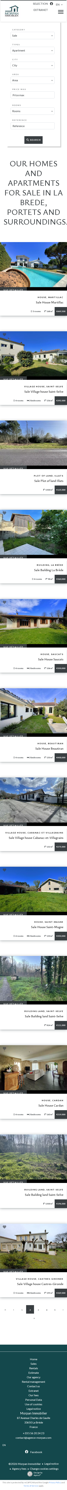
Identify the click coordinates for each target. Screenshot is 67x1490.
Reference (19, 120)
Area (15, 74)
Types (16, 44)
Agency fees (19, 1468)
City (15, 59)
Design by (38, 1473)
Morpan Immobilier (33, 1413)
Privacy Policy (55, 1482)
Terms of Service (31, 1486)
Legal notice (51, 1463)
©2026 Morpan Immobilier (25, 1463)
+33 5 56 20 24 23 (33, 1433)
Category (18, 30)
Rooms (16, 105)
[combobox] (32, 35)
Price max (19, 89)
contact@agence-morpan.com (33, 1437)
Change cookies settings (44, 1468)
